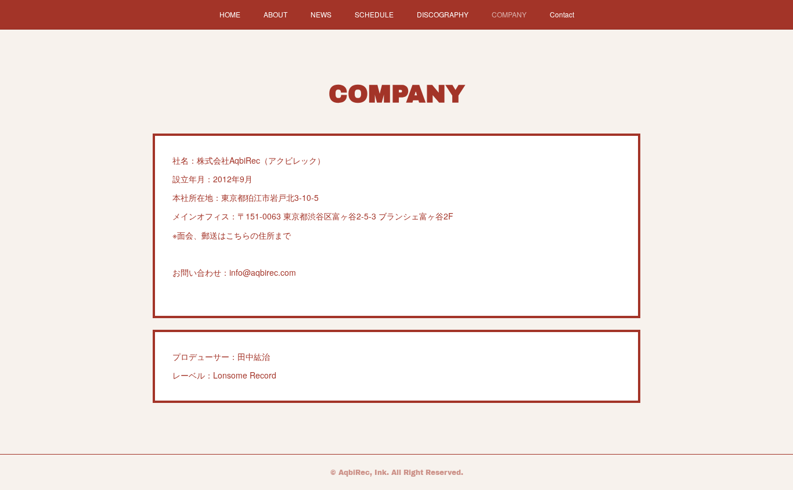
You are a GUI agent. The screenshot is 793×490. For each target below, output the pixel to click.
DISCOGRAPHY (442, 14)
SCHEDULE (374, 14)
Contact (562, 14)
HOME (229, 14)
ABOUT (275, 14)
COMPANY (509, 14)
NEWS (321, 14)
